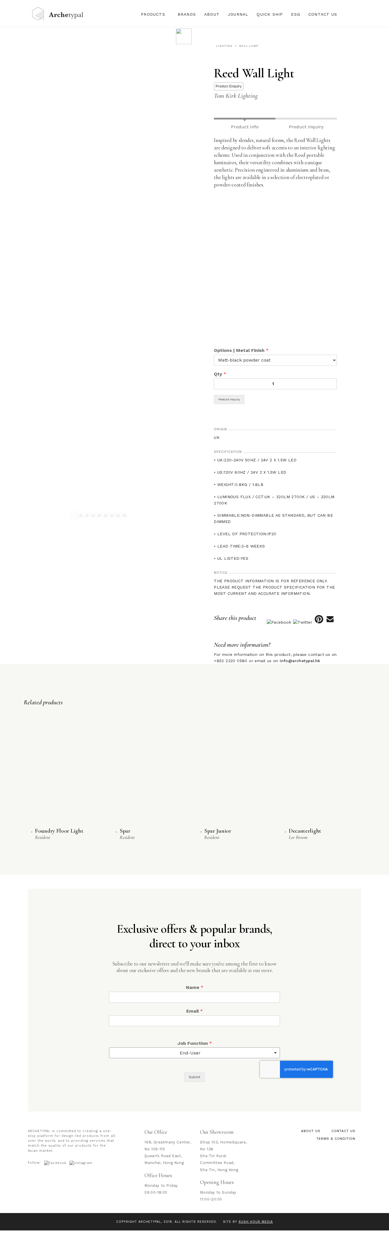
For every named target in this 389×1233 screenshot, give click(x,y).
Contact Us (322, 14)
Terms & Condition (335, 1139)
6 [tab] (106, 516)
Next (178, 429)
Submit (194, 1077)
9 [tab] (125, 516)
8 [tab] (119, 516)
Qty (220, 374)
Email (194, 1011)
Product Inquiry (229, 399)
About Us (310, 1131)
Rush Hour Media (256, 1222)
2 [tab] (81, 516)
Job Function (194, 1043)
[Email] (330, 622)
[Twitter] (302, 622)
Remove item (270, 1053)
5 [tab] (100, 516)
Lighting (224, 45)
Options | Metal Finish (241, 350)
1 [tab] (75, 517)
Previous (16, 429)
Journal (238, 14)
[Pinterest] (319, 622)
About (212, 14)
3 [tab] (87, 516)
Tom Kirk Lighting (236, 96)
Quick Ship (270, 14)
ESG (295, 14)
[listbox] (194, 1052)
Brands (187, 14)
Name (194, 987)
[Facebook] (279, 622)
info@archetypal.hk (300, 660)
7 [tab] (112, 516)
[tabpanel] (97, 429)
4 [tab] (94, 516)
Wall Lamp (248, 45)
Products (153, 14)
